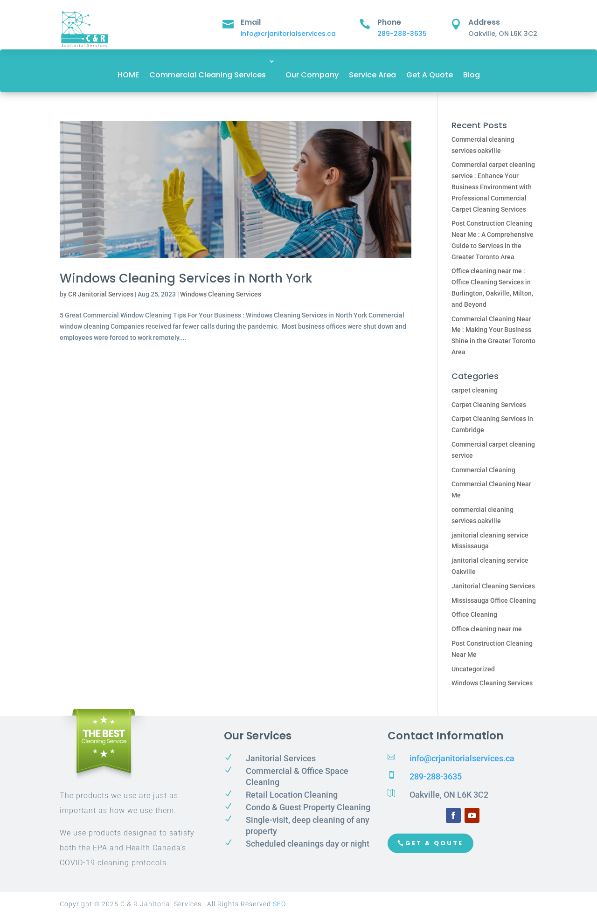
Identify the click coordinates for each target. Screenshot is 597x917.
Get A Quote (429, 74)
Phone (389, 22)
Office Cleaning (474, 614)
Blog (471, 74)
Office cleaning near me (486, 629)
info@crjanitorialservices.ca (288, 33)
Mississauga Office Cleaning (493, 600)
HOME (128, 74)
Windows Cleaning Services (220, 294)
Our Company (312, 74)
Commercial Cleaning (483, 470)
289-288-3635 (402, 33)
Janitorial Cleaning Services (493, 586)
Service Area (372, 74)
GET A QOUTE (434, 843)
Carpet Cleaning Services (488, 404)
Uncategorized (473, 669)
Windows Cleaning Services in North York (186, 278)
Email (251, 22)
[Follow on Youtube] (472, 815)
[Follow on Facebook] (453, 815)
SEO (279, 904)
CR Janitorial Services (100, 294)
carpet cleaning (474, 390)
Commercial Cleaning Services (207, 74)
